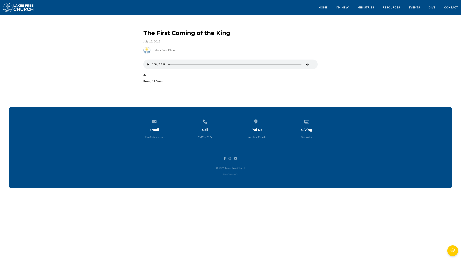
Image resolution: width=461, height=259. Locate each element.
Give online (306, 137)
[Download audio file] (144, 74)
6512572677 (205, 137)
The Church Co (230, 175)
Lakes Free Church (256, 137)
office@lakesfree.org (154, 137)
